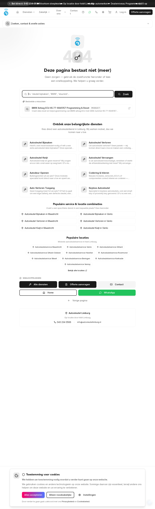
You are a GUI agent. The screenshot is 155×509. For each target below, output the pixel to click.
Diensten (27, 12)
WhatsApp (109, 292)
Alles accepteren (33, 495)
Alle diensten (41, 284)
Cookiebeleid (83, 501)
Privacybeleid (68, 501)
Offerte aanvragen (141, 12)
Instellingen (89, 495)
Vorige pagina (80, 300)
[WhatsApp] (90, 12)
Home (51, 292)
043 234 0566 (64, 322)
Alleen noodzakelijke (60, 495)
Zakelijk (43, 12)
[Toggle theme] (103, 12)
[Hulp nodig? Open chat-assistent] (83, 12)
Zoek (126, 94)
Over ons (58, 12)
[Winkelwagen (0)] (110, 12)
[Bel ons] (96, 12)
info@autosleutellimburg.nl (89, 322)
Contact (74, 12)
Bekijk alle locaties (76, 270)
